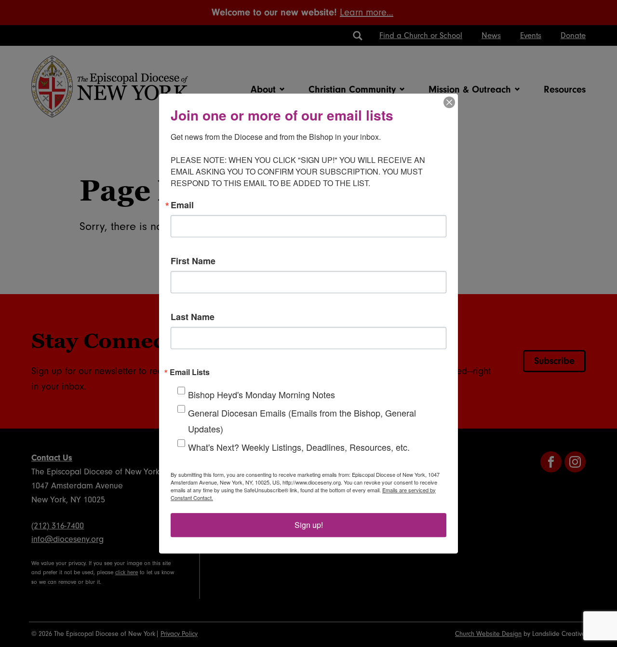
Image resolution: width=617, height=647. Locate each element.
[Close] (449, 102)
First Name (193, 260)
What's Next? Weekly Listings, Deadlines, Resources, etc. (299, 447)
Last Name (193, 316)
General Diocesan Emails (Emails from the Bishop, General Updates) (302, 421)
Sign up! (309, 524)
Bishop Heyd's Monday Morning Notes (261, 394)
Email (182, 205)
